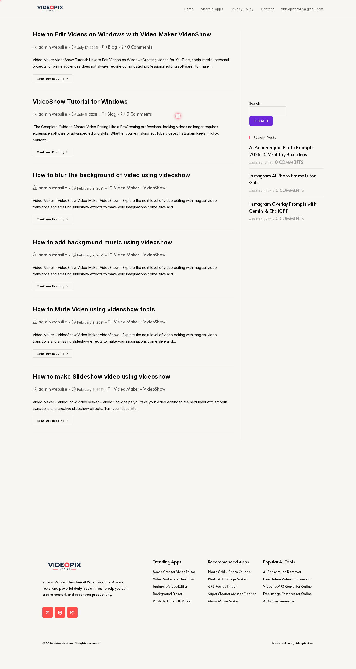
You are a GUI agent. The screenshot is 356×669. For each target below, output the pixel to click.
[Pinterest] (60, 612)
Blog (112, 47)
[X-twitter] (47, 612)
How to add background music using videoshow (102, 242)
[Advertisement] (286, 60)
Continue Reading (54, 77)
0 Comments (140, 47)
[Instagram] (72, 612)
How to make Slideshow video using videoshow (101, 376)
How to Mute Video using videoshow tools (94, 309)
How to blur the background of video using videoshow (111, 175)
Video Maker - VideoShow (139, 187)
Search (254, 103)
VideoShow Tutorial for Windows (80, 101)
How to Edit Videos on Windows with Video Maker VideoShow (122, 34)
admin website (52, 47)
